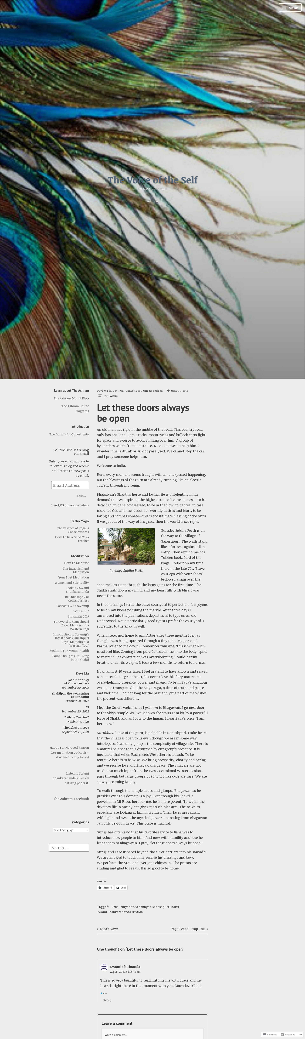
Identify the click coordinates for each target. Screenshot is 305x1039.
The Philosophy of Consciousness (76, 599)
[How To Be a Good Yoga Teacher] (157, 202)
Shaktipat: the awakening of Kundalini (70, 694)
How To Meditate (76, 563)
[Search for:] (69, 847)
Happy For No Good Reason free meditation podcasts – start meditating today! (69, 752)
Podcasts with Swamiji (73, 606)
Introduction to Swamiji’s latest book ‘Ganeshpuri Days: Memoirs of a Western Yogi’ (71, 640)
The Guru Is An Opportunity (69, 434)
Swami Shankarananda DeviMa (120, 912)
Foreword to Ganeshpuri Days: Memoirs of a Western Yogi (71, 625)
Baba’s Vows (109, 929)
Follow (81, 496)
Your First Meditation (73, 577)
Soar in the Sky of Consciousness (76, 681)
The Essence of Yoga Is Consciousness (73, 530)
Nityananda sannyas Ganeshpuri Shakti (150, 907)
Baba (115, 907)
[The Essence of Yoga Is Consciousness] (148, 202)
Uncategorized (153, 390)
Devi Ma (102, 390)
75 (87, 707)
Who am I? (81, 611)
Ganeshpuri (133, 390)
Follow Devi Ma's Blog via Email (71, 452)
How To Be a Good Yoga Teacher (72, 539)
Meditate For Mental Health (69, 650)
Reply (107, 1000)
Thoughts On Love (76, 727)
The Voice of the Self (152, 179)
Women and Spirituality (71, 582)
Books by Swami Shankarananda (77, 590)
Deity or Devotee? (76, 717)
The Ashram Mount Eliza (71, 398)
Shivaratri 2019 (78, 616)
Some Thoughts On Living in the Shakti (71, 658)
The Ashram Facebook (71, 798)
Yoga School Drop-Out (188, 929)
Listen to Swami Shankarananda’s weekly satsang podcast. (71, 778)
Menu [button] (293, 7)
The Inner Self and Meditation (76, 570)
